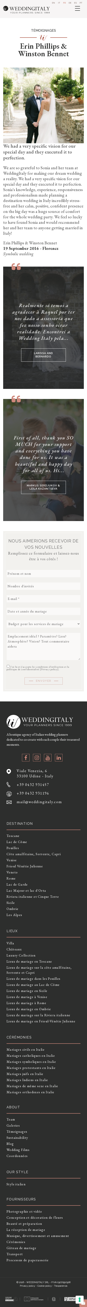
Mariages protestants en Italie (31, 1068)
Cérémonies (16, 1242)
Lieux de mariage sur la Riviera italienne (38, 1015)
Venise (12, 860)
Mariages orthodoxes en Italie (30, 1092)
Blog (10, 1144)
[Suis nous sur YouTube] (48, 757)
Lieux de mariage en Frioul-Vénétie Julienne (41, 1021)
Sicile (11, 902)
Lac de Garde (17, 884)
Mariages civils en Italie (26, 1049)
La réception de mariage (26, 1230)
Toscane (13, 836)
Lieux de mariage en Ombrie (29, 1009)
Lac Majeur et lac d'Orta (26, 890)
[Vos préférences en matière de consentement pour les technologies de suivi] (80, 1300)
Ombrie (12, 909)
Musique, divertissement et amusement (38, 1236)
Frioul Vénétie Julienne (25, 866)
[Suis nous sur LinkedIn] (59, 757)
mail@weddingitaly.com (39, 801)
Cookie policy (44, 1286)
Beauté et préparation (24, 1223)
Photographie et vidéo (24, 1211)
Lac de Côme (17, 842)
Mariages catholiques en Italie (31, 1055)
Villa (10, 943)
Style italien (16, 1184)
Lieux (12, 931)
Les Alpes (14, 915)
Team (11, 1119)
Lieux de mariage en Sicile (27, 991)
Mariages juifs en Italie (25, 1074)
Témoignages (17, 1131)
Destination (20, 824)
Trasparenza (60, 1286)
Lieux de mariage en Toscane (29, 961)
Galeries (13, 1125)
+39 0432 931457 (33, 784)
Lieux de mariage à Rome (26, 1003)
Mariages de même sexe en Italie (32, 1086)
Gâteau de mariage (22, 1248)
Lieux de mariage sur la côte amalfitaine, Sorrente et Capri (39, 970)
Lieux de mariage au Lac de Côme (33, 985)
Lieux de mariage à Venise (27, 997)
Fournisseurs (21, 1199)
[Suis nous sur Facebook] (26, 757)
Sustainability (17, 1137)
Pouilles (13, 848)
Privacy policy (49, 669)
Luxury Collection (21, 955)
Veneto (12, 872)
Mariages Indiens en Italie (27, 1080)
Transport (15, 1254)
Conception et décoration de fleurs (35, 1217)
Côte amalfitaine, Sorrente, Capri (34, 854)
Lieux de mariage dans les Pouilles (34, 978)
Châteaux (14, 949)
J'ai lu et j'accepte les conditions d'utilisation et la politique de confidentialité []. (38, 668)
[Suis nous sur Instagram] (37, 757)
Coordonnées (17, 1156)
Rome (11, 878)
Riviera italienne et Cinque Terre (33, 896)
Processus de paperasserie (28, 1260)
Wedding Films (18, 1150)
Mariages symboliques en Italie (31, 1061)
